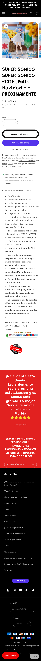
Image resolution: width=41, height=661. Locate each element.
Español (19, 624)
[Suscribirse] (33, 464)
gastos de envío (10, 105)
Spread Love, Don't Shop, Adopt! (19, 564)
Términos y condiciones (14, 534)
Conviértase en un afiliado (15, 497)
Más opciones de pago (20, 149)
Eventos (7, 546)
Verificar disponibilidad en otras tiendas (19, 182)
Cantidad (6, 117)
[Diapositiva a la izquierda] (15, 64)
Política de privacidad (31, 646)
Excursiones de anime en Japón (18, 558)
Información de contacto (22, 654)
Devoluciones (10, 515)
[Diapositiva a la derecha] (26, 64)
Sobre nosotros (10, 503)
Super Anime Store (23, 642)
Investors (8, 570)
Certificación (10, 552)
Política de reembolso (12, 646)
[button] (3, 13)
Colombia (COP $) (19, 609)
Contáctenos (9, 521)
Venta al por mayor (12, 540)
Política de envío (31, 650)
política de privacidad (13, 527)
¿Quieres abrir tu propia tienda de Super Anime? (19, 483)
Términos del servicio (14, 650)
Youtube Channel (11, 491)
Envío (7, 509)
